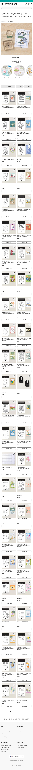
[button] (26, 4)
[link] (29, 4)
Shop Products (4, 21)
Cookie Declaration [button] (16, 765)
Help (2, 726)
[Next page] (22, 711)
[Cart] (31, 4)
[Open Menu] (2, 4)
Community (4, 742)
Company (20, 726)
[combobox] (16, 8)
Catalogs (20, 742)
